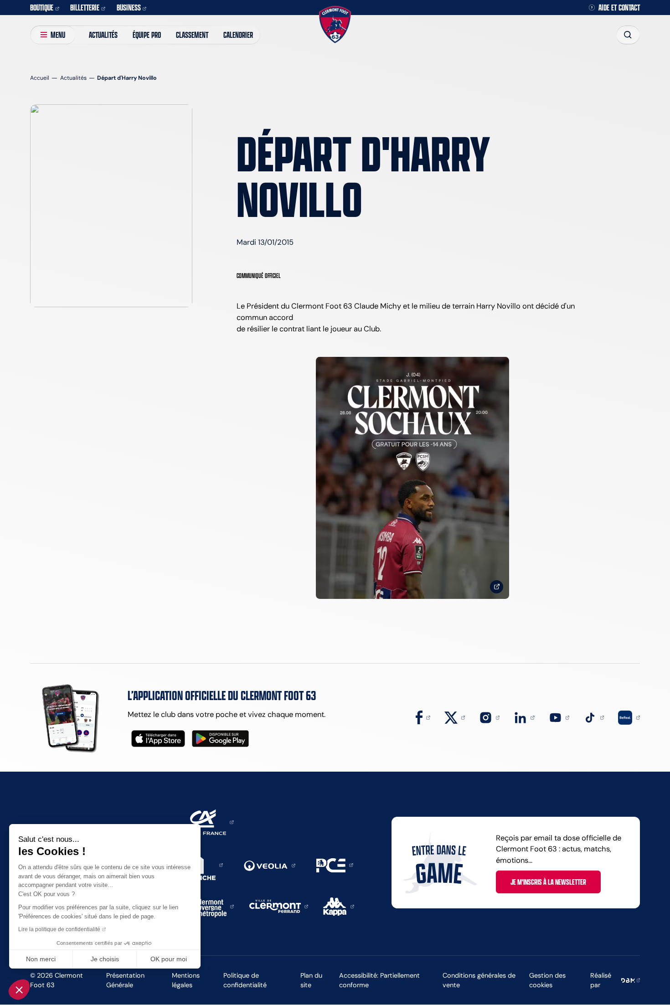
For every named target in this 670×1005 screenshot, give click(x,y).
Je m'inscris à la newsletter (548, 882)
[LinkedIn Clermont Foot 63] (524, 717)
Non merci (41, 959)
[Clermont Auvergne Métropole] (212, 905)
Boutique (41, 7)
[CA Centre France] (205, 821)
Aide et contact (619, 7)
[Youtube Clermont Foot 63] (559, 717)
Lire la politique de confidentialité (59, 929)
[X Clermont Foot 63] (454, 717)
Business (129, 7)
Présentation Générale (125, 980)
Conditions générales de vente (479, 980)
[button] (19, 989)
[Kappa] (338, 905)
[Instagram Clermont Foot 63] (489, 717)
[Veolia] (269, 864)
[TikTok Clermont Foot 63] (593, 717)
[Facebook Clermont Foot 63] (423, 717)
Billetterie (84, 7)
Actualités (103, 34)
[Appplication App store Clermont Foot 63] (158, 738)
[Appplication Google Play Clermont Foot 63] (220, 738)
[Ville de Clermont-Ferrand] (278, 905)
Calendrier (238, 34)
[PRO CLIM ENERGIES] (334, 864)
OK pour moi (168, 959)
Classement (192, 34)
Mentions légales (186, 980)
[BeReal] (628, 717)
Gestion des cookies (547, 980)
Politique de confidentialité (245, 980)
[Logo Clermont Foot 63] (334, 24)
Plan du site (311, 980)
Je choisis (105, 959)
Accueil (39, 77)
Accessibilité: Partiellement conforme (379, 980)
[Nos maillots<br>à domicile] (412, 478)
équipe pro (147, 34)
